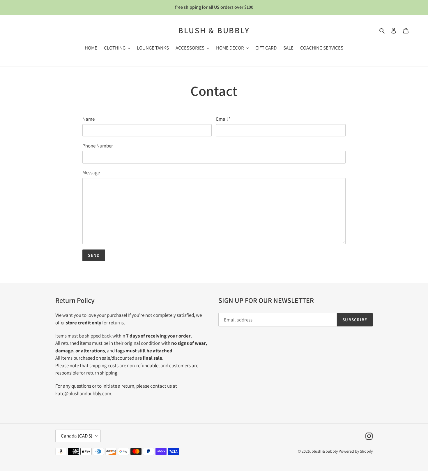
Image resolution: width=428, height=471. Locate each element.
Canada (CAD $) (76, 436)
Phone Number (97, 146)
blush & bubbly (214, 30)
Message (91, 172)
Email (223, 119)
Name (88, 119)
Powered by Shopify (356, 451)
